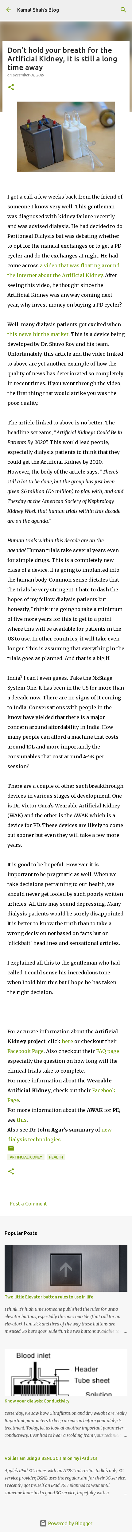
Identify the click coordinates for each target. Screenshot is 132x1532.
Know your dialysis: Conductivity (37, 1401)
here (67, 1041)
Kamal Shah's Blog (38, 10)
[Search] (123, 9)
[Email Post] (11, 1150)
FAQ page (107, 1051)
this (22, 1120)
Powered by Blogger (69, 1523)
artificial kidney (26, 1157)
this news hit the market (37, 334)
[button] (11, 87)
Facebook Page (25, 1051)
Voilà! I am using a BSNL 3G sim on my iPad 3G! (51, 1458)
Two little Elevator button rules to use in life (49, 1296)
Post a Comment (28, 1203)
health (56, 1157)
